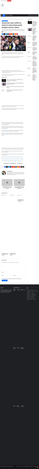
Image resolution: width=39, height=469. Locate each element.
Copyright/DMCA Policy (27, 466)
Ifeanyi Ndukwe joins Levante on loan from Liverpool (13, 254)
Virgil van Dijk (34, 299)
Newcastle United (13, 163)
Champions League (29, 291)
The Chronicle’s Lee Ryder (8, 105)
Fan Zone (6, 15)
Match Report (10, 15)
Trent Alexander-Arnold (29, 299)
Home (1, 15)
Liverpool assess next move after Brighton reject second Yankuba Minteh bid (35, 44)
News (4, 15)
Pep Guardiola (28, 296)
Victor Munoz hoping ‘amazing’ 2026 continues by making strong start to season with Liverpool (35, 63)
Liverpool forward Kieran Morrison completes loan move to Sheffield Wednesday (35, 77)
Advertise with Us (21, 466)
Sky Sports (6, 130)
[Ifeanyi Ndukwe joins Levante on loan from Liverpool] (13, 224)
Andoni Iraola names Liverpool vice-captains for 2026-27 (5, 254)
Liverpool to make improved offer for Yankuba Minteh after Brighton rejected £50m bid (35, 70)
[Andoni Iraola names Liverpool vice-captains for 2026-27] (5, 224)
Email (3, 275)
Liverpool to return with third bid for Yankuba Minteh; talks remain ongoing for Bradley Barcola (35, 24)
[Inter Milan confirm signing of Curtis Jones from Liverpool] (21, 197)
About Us (17, 466)
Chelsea (33, 291)
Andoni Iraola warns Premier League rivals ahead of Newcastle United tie (35, 38)
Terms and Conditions (35, 466)
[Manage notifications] (37, 467)
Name (3, 272)
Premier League (20, 163)
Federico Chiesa (28, 292)
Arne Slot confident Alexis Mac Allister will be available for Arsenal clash (11, 160)
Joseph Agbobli (9, 171)
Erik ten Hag (36, 291)
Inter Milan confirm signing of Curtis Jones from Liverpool (21, 200)
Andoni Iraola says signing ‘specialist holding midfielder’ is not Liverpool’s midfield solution (35, 31)
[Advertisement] (26, 7)
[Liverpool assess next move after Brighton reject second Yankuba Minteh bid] (4, 90)
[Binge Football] (2, 5)
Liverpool (33, 292)
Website (15, 275)
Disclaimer (31, 466)
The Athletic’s (7, 133)
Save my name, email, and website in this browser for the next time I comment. (12, 278)
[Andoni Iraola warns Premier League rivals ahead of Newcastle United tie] (4, 87)
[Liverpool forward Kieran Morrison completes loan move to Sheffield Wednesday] (30, 76)
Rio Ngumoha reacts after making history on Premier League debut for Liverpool (12, 158)
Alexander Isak (6, 163)
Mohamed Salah (28, 295)
